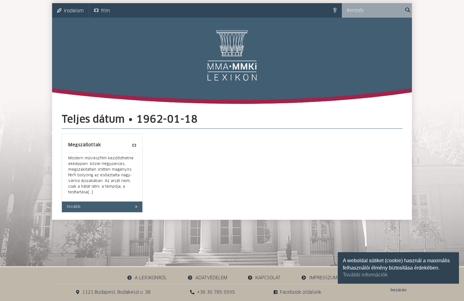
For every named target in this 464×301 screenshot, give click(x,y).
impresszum (323, 278)
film (105, 11)
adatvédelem (211, 278)
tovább (73, 207)
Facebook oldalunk (300, 292)
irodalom (74, 11)
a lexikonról (151, 278)
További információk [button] (365, 274)
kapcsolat (268, 278)
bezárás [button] (398, 289)
